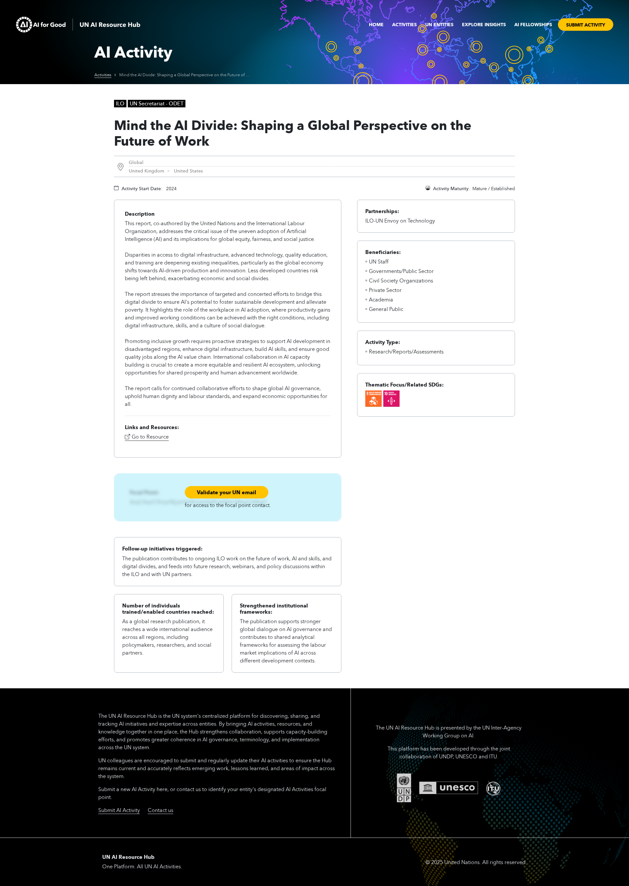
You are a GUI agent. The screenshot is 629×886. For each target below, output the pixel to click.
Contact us (160, 810)
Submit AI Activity (119, 810)
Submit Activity (585, 24)
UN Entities (439, 24)
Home (376, 24)
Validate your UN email (226, 492)
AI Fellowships (533, 24)
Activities (404, 24)
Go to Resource (150, 436)
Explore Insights (484, 24)
